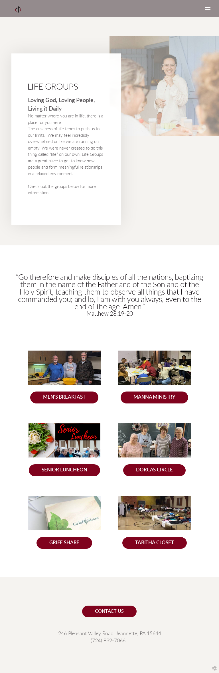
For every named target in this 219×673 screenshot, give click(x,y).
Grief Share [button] (64, 543)
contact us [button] (109, 611)
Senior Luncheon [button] (64, 470)
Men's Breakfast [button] (64, 397)
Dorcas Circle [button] (154, 470)
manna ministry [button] (154, 397)
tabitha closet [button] (154, 543)
